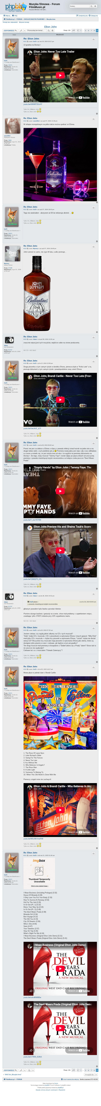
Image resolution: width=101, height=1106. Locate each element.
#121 (25, 41)
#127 (25, 445)
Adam (6, 345)
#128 (25, 596)
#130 (25, 669)
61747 (10, 350)
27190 (10, 268)
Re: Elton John (31, 38)
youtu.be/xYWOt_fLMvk (33, 1057)
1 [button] (80, 30)
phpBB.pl (60, 1087)
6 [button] (88, 30)
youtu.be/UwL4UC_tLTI (32, 428)
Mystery (6, 263)
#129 (25, 630)
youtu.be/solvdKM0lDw (32, 997)
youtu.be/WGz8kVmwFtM (33, 839)
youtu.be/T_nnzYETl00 (32, 520)
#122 (25, 121)
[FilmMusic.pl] (16, 7)
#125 (25, 339)
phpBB (47, 1085)
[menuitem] (14, 15)
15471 (10, 65)
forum (56, 1083)
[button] (73, 30)
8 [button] (94, 30)
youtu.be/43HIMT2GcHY (33, 104)
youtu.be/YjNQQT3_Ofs (33, 579)
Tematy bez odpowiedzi (10, 22)
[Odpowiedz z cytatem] (93, 39)
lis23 (5, 60)
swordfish (7, 135)
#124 (25, 248)
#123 (25, 209)
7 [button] (91, 30)
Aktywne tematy (24, 22)
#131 (25, 855)
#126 (25, 363)
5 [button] (85, 30)
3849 (9, 140)
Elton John (50, 26)
